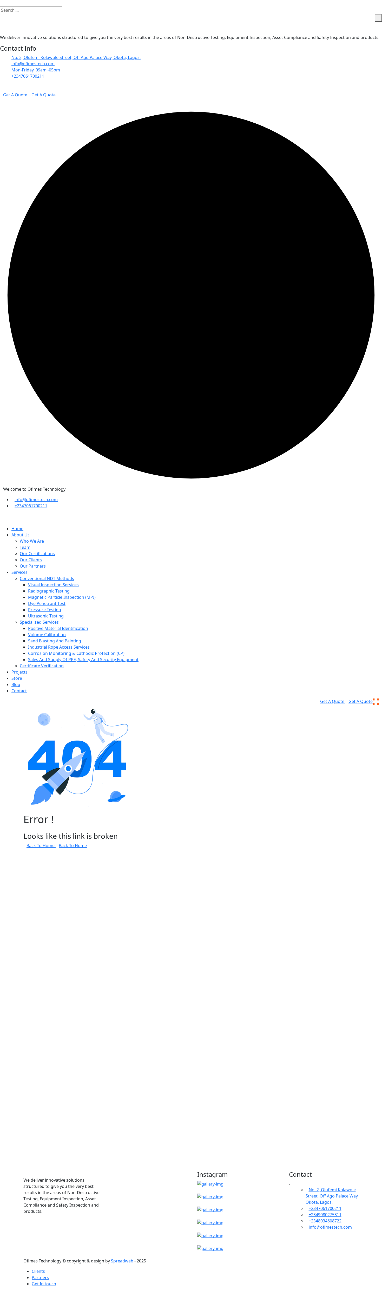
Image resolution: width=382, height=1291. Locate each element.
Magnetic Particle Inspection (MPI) (62, 597)
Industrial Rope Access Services (59, 647)
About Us (20, 535)
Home (17, 528)
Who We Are (32, 541)
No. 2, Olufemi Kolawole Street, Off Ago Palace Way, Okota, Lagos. (76, 57)
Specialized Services (39, 622)
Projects (19, 672)
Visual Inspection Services (53, 585)
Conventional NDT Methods (47, 578)
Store (16, 678)
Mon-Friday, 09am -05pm (35, 70)
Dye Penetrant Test (46, 603)
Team (25, 547)
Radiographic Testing (49, 591)
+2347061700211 (27, 76)
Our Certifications (37, 553)
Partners (40, 1277)
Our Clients (31, 560)
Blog (15, 684)
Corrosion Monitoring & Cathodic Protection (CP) (76, 653)
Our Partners (33, 566)
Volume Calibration (47, 634)
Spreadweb (122, 1261)
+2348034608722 (325, 1221)
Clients (38, 1271)
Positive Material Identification (58, 628)
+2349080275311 (325, 1214)
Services (19, 572)
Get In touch (44, 1284)
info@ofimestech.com (33, 63)
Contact (19, 691)
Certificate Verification (42, 666)
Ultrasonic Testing (46, 616)
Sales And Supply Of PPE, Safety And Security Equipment (83, 659)
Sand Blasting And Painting (54, 641)
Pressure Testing (44, 610)
